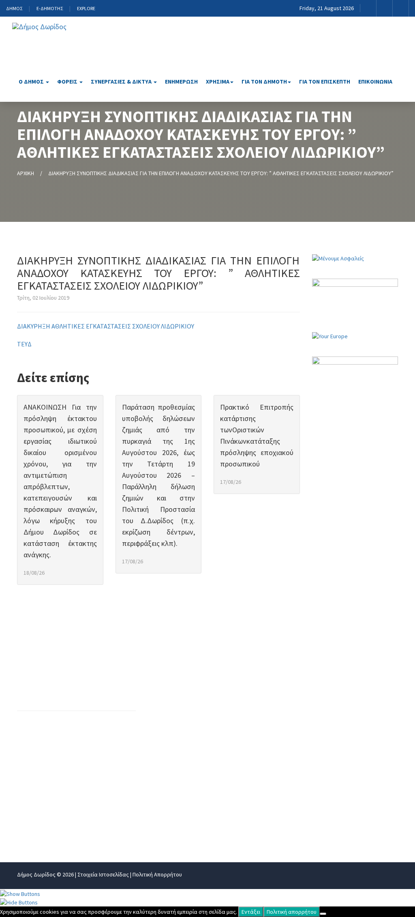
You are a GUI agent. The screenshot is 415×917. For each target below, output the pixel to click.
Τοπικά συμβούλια (263, 757)
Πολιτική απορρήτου (292, 911)
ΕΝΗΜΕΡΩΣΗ (181, 81)
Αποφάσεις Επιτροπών (187, 831)
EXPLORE (86, 8)
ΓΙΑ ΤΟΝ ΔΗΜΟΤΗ (346, 743)
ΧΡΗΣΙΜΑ (334, 730)
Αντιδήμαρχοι (257, 690)
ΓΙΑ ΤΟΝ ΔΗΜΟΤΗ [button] (264, 81)
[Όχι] (323, 914)
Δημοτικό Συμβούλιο (267, 730)
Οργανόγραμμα (175, 676)
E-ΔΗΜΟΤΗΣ (49, 8)
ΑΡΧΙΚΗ (25, 173)
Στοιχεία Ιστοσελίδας (103, 874)
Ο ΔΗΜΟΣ (32, 81)
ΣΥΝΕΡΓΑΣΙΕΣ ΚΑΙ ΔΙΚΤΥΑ (356, 703)
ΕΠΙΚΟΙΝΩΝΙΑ (375, 81)
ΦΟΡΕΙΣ (68, 81)
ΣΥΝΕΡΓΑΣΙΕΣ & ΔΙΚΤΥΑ (122, 81)
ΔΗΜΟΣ (14, 8)
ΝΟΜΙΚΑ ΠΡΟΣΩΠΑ (347, 690)
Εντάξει (251, 911)
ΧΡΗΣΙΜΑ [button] (217, 81)
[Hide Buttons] (19, 902)
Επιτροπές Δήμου (263, 743)
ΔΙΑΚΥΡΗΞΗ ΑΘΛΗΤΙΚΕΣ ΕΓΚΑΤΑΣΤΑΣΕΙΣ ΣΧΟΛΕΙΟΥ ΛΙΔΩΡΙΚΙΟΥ (105, 326)
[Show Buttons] (20, 893)
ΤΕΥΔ (24, 344)
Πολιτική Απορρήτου (157, 874)
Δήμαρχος (251, 676)
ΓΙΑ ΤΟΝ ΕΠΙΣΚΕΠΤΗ (324, 81)
